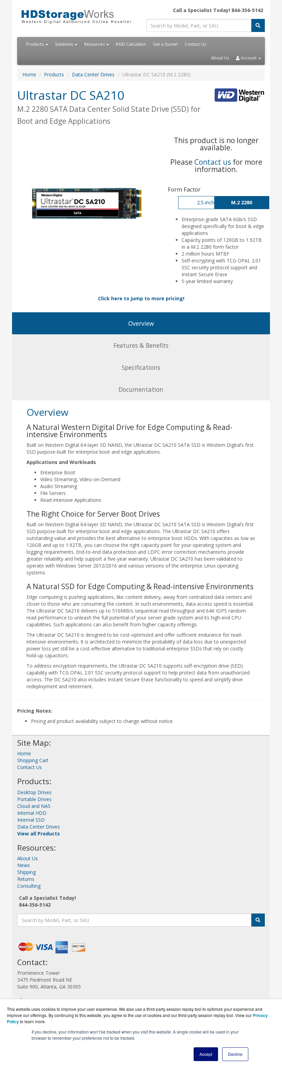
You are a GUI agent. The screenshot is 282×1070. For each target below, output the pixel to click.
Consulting (29, 886)
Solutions (64, 44)
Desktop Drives (34, 792)
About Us (220, 58)
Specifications (141, 367)
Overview (141, 323)
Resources (95, 44)
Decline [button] (235, 1054)
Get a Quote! (165, 44)
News (23, 865)
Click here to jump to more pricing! (141, 298)
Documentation (141, 389)
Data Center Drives (93, 74)
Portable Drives (34, 799)
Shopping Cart (32, 760)
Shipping (26, 872)
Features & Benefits (141, 345)
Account (249, 58)
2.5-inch (205, 202)
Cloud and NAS (34, 806)
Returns (25, 879)
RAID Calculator (131, 44)
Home (29, 74)
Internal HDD (31, 813)
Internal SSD (31, 820)
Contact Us (195, 44)
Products (35, 44)
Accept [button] (205, 1054)
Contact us (212, 162)
